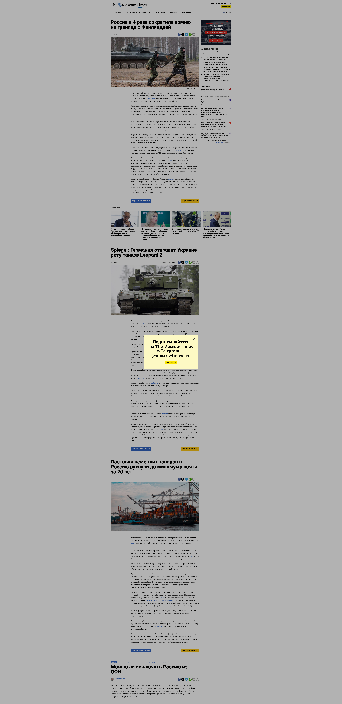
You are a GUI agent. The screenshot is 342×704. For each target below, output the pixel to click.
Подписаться (171, 362)
